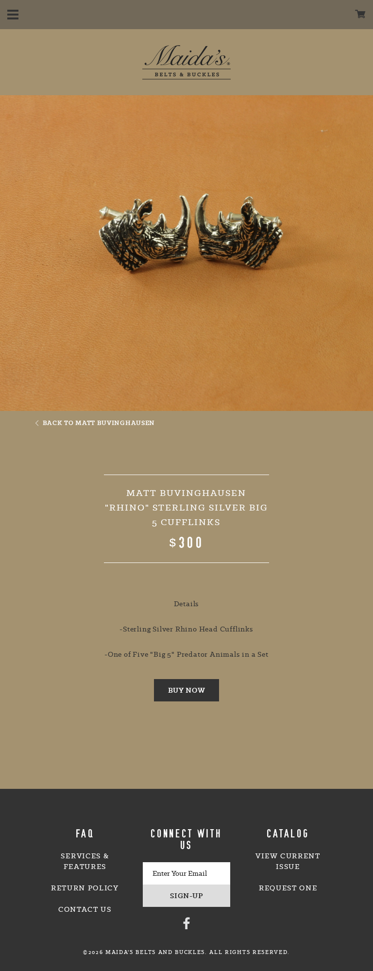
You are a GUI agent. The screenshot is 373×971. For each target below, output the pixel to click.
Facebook (186, 923)
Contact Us (85, 909)
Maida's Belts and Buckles (186, 62)
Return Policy (85, 888)
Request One (288, 888)
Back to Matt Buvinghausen (99, 422)
